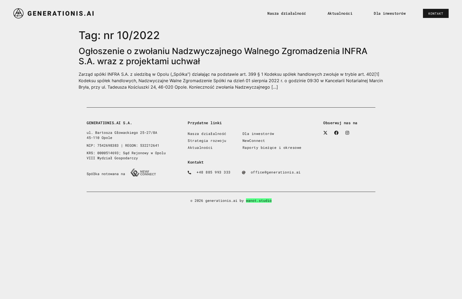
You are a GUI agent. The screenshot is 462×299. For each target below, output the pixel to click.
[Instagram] (347, 133)
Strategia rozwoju (207, 140)
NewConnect (253, 140)
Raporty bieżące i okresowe (272, 147)
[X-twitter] (325, 133)
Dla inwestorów (390, 13)
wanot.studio (259, 200)
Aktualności (340, 13)
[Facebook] (336, 133)
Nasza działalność (286, 13)
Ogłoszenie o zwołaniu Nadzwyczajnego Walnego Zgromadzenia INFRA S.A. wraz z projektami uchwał (223, 56)
